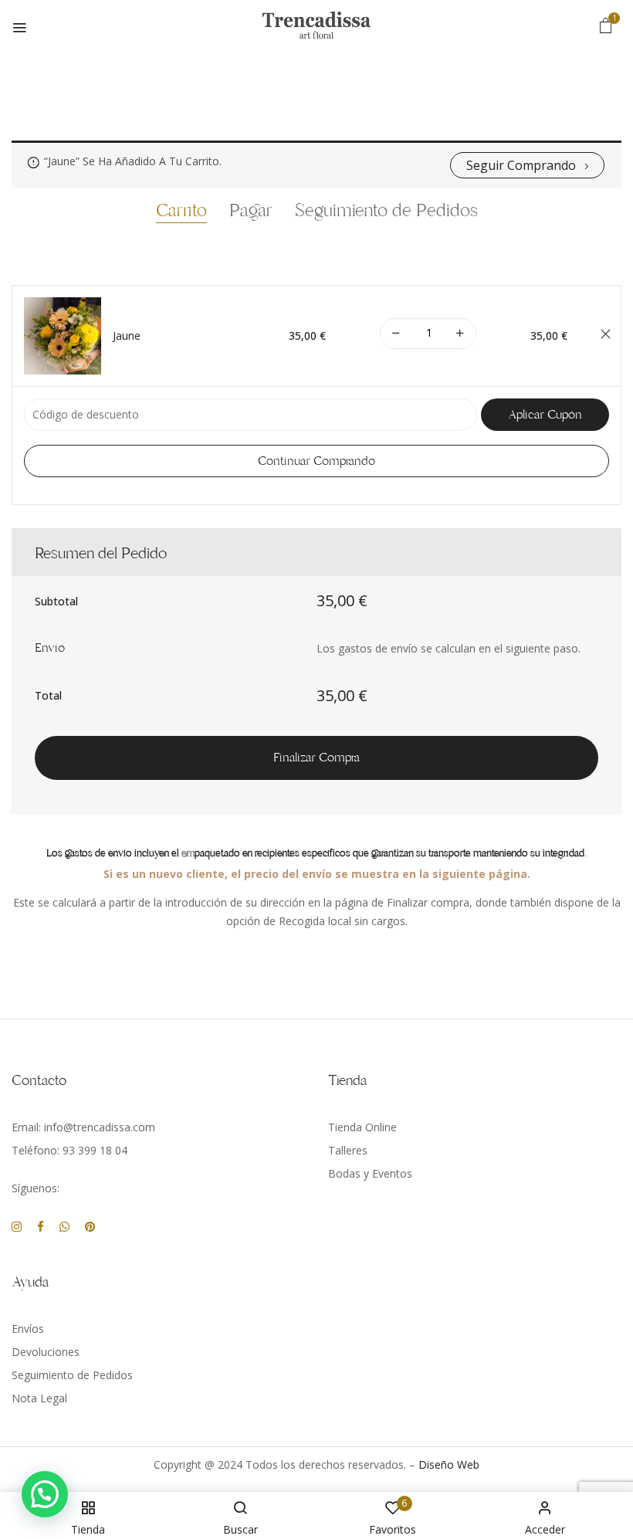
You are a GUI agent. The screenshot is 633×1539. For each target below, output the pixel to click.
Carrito (181, 211)
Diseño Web (448, 1464)
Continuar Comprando (316, 461)
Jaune (126, 336)
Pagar (250, 211)
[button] (606, 25)
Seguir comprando (521, 165)
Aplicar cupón (545, 414)
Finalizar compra (316, 757)
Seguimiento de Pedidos (386, 211)
